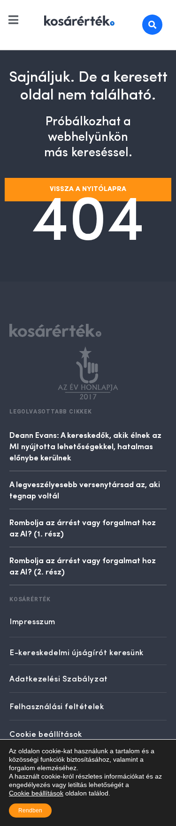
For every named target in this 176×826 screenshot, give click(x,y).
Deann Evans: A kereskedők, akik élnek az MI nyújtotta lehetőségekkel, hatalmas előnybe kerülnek (85, 446)
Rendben (30, 810)
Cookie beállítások (36, 793)
